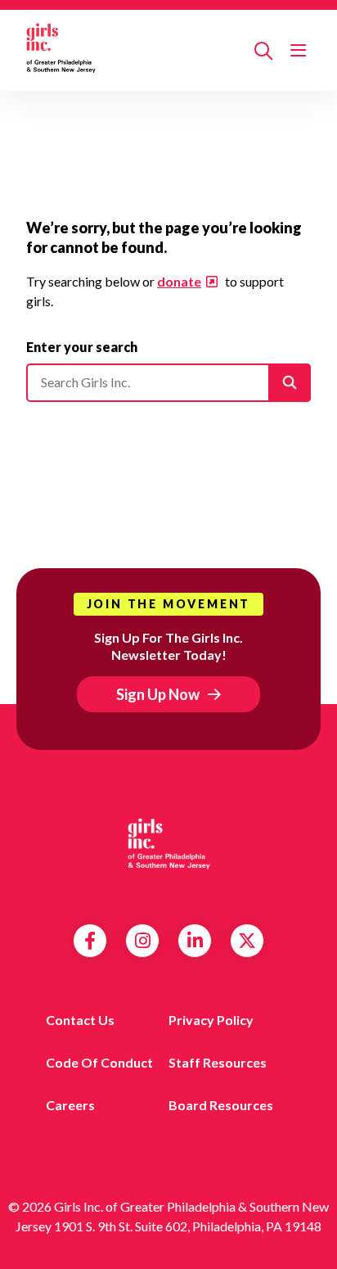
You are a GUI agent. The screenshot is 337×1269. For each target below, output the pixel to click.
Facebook (90, 941)
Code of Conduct (99, 1062)
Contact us (80, 1019)
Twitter (247, 941)
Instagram (142, 941)
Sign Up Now (158, 694)
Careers (70, 1105)
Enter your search (81, 347)
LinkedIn (195, 941)
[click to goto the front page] (168, 846)
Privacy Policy (211, 1019)
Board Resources (220, 1105)
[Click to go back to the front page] (133, 50)
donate (179, 281)
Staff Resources (217, 1062)
